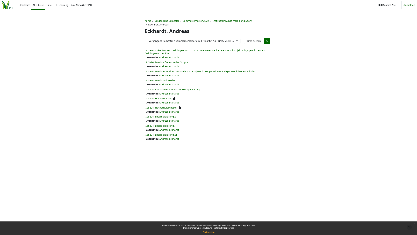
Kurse (148, 20)
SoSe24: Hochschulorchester (161, 107)
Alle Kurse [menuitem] (38, 5)
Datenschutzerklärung (224, 228)
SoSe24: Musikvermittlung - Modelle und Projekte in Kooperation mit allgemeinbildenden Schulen (200, 71)
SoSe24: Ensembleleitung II (160, 116)
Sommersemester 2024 (196, 20)
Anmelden (409, 5)
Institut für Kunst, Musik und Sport (232, 20)
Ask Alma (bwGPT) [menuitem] (81, 5)
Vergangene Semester (167, 20)
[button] (388, 5)
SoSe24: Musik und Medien (160, 80)
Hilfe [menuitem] (49, 5)
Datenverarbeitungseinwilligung (198, 228)
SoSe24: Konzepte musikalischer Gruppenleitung (172, 89)
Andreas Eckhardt (169, 57)
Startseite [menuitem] (25, 5)
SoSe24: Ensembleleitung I (160, 125)
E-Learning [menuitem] (62, 5)
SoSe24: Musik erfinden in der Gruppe (166, 62)
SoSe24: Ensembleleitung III (161, 134)
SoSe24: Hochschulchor (158, 98)
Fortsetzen (208, 232)
